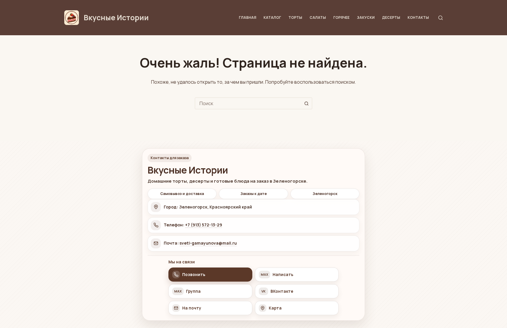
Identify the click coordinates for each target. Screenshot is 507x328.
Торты (295, 17)
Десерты (391, 17)
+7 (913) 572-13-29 (203, 225)
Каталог (272, 17)
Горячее (341, 17)
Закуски (366, 17)
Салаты (318, 17)
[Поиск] (440, 18)
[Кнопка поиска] (306, 103)
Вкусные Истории (116, 17)
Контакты (418, 17)
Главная (247, 17)
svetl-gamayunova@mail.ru (208, 243)
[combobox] (248, 103)
